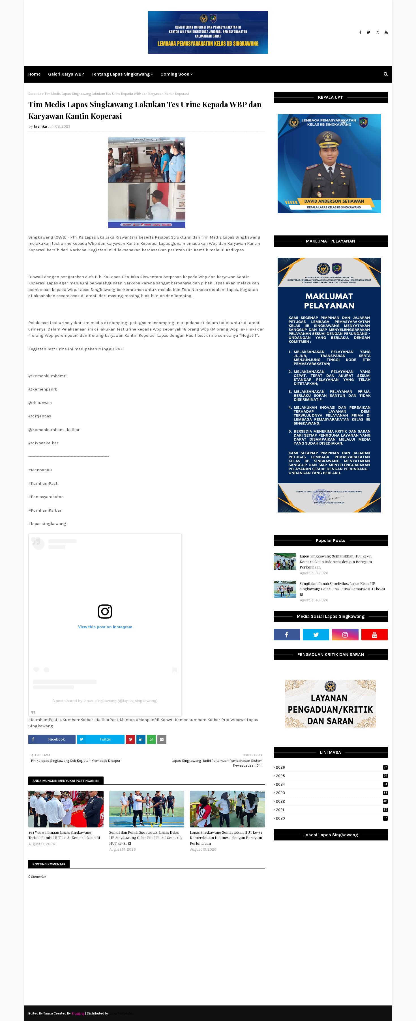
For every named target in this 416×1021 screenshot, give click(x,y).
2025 (331, 776)
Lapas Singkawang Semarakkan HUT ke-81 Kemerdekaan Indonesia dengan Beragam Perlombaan (226, 838)
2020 (331, 818)
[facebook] (360, 32)
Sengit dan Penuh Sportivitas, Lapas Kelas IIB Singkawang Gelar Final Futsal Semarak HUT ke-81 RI (146, 838)
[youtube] (385, 32)
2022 (331, 801)
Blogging (78, 1013)
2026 (331, 767)
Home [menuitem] (34, 74)
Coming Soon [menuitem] (174, 74)
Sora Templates (122, 1013)
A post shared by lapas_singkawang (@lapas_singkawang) (105, 700)
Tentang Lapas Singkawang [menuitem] (120, 74)
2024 (331, 784)
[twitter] (368, 32)
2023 (331, 793)
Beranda (34, 94)
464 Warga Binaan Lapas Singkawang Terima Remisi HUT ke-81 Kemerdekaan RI (64, 835)
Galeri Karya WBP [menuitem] (66, 74)
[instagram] (377, 32)
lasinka (40, 126)
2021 (331, 810)
